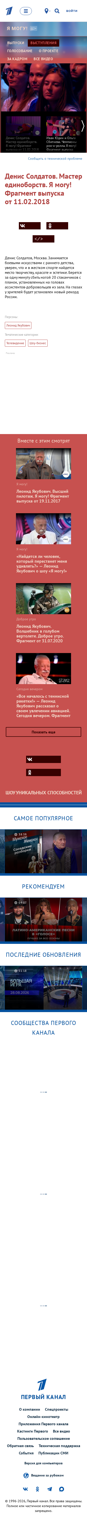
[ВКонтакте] (30, 225)
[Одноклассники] (57, 225)
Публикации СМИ (53, 1453)
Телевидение (15, 343)
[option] (23, 131)
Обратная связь (20, 1445)
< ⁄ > (39, 239)
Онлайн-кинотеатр (43, 1416)
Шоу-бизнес (37, 343)
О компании (29, 1409)
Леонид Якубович (18, 325)
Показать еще (43, 732)
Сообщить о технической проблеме (55, 158)
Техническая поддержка (59, 1445)
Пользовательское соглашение (43, 1438)
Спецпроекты (56, 1409)
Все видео (61, 1431)
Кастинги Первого (32, 1431)
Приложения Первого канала (43, 1423)
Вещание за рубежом (47, 1475)
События (26, 1453)
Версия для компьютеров (43, 1463)
